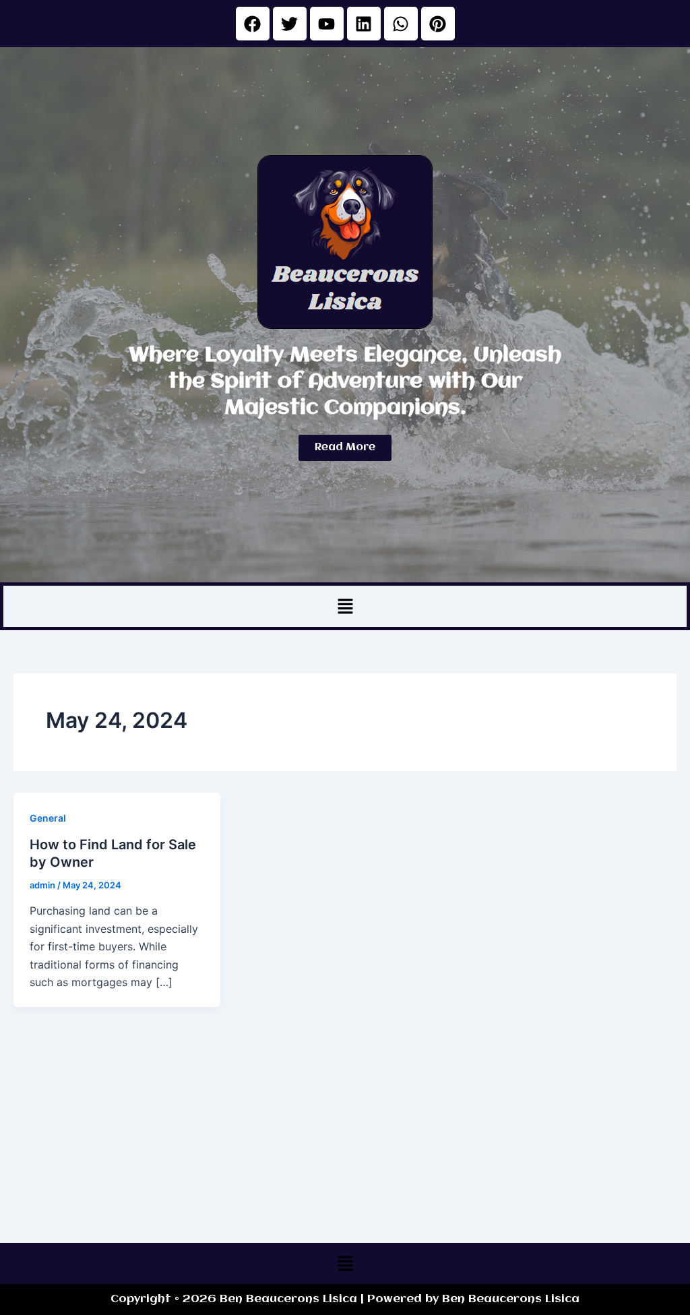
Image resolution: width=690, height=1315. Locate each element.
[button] (345, 606)
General (48, 818)
